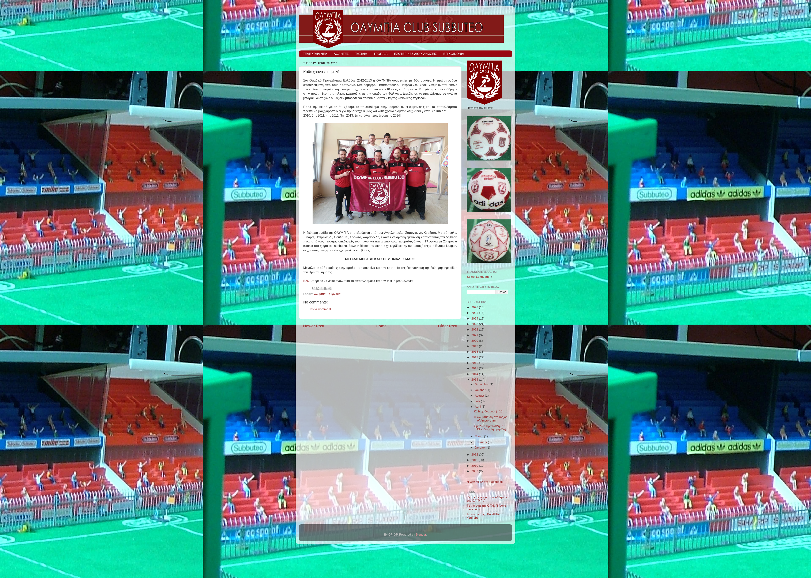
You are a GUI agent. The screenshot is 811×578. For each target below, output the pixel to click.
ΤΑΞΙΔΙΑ (361, 54)
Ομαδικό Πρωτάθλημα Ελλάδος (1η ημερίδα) (490, 427)
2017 (475, 357)
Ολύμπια (319, 293)
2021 (475, 335)
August (480, 395)
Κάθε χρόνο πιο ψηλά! (488, 411)
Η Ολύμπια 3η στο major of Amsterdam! (490, 418)
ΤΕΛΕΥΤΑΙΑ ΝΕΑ (315, 54)
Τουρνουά (333, 293)
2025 (475, 312)
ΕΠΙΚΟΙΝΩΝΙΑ (453, 54)
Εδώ (306, 281)
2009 (475, 471)
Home (381, 326)
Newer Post (313, 326)
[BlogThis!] (318, 288)
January (480, 447)
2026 (475, 307)
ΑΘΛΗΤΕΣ (341, 54)
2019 (475, 346)
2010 (475, 465)
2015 (475, 368)
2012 (475, 454)
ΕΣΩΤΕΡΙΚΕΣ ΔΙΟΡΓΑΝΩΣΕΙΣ (415, 54)
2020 (475, 340)
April (478, 406)
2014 (475, 374)
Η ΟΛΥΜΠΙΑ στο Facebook (485, 481)
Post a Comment (320, 309)
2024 (475, 318)
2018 (475, 351)
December (482, 384)
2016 (475, 362)
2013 (475, 379)
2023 (475, 324)
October (480, 390)
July (478, 401)
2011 (475, 460)
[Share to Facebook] (326, 288)
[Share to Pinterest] (330, 288)
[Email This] (314, 288)
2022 (475, 329)
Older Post (447, 326)
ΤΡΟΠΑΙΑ (381, 54)
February (481, 442)
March (479, 436)
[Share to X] (322, 288)
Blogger (421, 534)
